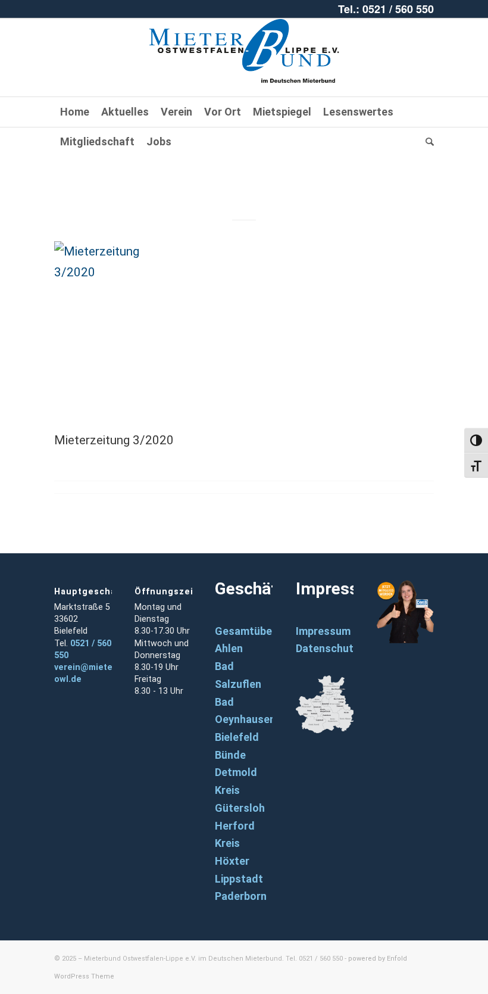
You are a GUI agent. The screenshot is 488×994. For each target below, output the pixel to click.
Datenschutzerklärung (351, 648)
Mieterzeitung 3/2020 (244, 179)
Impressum (323, 631)
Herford (235, 825)
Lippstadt (239, 879)
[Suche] (427, 142)
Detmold (236, 772)
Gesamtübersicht (258, 631)
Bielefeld (237, 737)
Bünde (230, 755)
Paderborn (241, 896)
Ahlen (229, 648)
